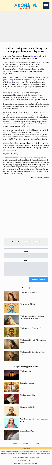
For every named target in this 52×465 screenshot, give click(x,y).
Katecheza (9, 453)
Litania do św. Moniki (27, 304)
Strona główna (26, 448)
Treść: (26, 260)
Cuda (42, 453)
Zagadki (9, 451)
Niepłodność (39, 451)
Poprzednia (14, 443)
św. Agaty (9, 80)
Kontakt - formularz (29, 457)
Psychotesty (48, 453)
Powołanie (26, 451)
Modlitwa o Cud (25, 371)
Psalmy (34, 453)
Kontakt (37, 457)
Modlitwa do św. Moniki (28, 292)
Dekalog (30, 453)
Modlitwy (3, 451)
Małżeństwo (32, 451)
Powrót (26, 443)
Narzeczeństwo (46, 451)
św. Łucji (34, 56)
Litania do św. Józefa (27, 407)
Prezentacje (3, 453)
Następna (37, 443)
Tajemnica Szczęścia (27, 383)
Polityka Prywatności (18, 457)
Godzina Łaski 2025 (27, 431)
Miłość (20, 451)
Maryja (14, 453)
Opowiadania (15, 451)
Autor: (26, 251)
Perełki (39, 453)
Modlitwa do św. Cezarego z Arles (31, 328)
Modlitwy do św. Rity (27, 395)
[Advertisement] (26, 26)
